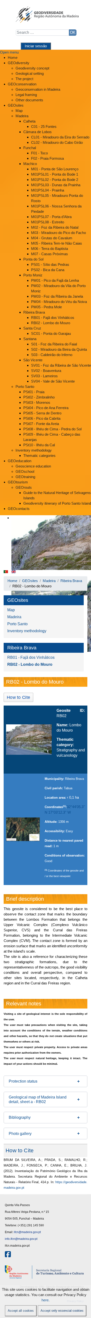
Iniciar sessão (36, 46)
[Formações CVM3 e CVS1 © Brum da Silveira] (29, 739)
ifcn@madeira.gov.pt (27, 1232)
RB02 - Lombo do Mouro (29, 664)
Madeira (14, 617)
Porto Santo (17, 624)
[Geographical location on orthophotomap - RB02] (23, 829)
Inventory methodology (26, 631)
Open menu (9, 52)
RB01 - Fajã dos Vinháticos (31, 657)
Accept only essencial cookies (62, 1310)
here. (45, 1300)
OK (72, 32)
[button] (45, 1081)
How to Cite (18, 697)
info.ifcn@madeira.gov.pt (21, 1239)
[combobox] (42, 32)
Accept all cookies (21, 1310)
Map (11, 610)
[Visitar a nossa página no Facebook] (8, 1255)
